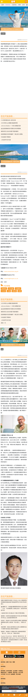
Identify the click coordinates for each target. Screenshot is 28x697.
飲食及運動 (9, 671)
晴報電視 (8, 4)
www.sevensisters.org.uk (11, 271)
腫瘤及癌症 (4, 672)
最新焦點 (3, 662)
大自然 (3, 291)
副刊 (23, 4)
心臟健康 (9, 672)
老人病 (8, 674)
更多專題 (18, 674)
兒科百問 (20, 672)
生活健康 (15, 671)
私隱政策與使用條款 (13, 688)
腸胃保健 (15, 672)
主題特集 (14, 4)
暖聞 (14, 662)
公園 (9, 291)
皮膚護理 (13, 674)
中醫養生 (20, 671)
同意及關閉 (14, 691)
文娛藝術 (18, 288)
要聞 (7, 662)
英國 (20, 291)
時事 (19, 4)
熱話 (10, 662)
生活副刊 (3, 33)
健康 (2, 4)
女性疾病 (3, 674)
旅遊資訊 (4, 288)
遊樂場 (14, 291)
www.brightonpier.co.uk (11, 278)
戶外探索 (11, 288)
